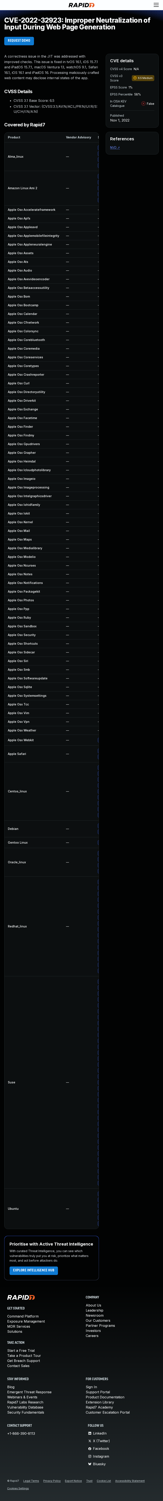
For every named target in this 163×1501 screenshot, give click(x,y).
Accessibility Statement (130, 1480)
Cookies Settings (18, 1488)
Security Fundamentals (25, 1412)
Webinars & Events (22, 1397)
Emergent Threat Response (29, 1392)
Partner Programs (100, 1325)
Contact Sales (18, 1366)
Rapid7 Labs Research (25, 1402)
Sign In (91, 1387)
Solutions (14, 1331)
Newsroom (95, 1315)
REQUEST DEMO (19, 41)
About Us (93, 1305)
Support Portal (98, 1392)
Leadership (94, 1310)
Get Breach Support (23, 1361)
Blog (10, 1387)
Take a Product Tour (24, 1355)
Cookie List (104, 1480)
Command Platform (23, 1316)
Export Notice (73, 1480)
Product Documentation (105, 1397)
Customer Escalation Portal (108, 1412)
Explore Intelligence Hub (33, 1270)
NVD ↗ (115, 147)
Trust (89, 1480)
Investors (93, 1331)
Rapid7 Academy (99, 1407)
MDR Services (18, 1326)
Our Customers (98, 1320)
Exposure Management (26, 1321)
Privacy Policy (52, 1480)
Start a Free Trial (21, 1350)
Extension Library (100, 1402)
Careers (92, 1336)
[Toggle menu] (156, 5)
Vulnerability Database (25, 1407)
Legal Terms (31, 1480)
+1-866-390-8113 (21, 1433)
